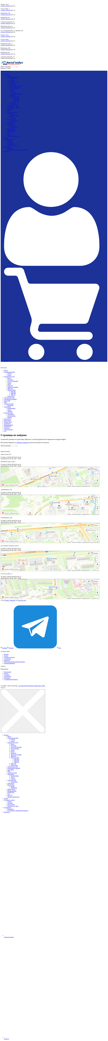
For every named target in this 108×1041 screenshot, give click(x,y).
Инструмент (11, 124)
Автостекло (10, 122)
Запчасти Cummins (16, 94)
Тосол (12, 116)
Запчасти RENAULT (13, 136)
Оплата (9, 140)
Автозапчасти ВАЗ (12, 77)
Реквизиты (10, 148)
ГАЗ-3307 (13, 85)
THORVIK (14, 127)
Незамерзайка (15, 115)
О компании (7, 147)
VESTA (13, 79)
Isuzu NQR (10, 109)
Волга (12, 83)
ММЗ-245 (13, 95)
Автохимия (10, 113)
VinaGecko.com (21, 600)
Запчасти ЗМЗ (15, 97)
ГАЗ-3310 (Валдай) (16, 86)
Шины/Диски (11, 128)
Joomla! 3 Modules (10, 600)
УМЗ (8, 110)
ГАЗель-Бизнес (15, 88)
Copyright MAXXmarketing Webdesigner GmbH (31, 686)
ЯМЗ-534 (13, 103)
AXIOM (13, 118)
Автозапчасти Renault (13, 107)
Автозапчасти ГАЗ (12, 82)
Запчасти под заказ (12, 145)
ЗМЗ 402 (16, 98)
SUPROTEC (11, 131)
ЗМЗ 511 (16, 101)
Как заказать (11, 143)
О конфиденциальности (11, 679)
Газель (13, 89)
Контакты (7, 151)
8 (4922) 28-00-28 (5, 6)
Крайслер (13, 92)
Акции (6, 137)
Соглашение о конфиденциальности (17, 150)
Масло (9, 75)
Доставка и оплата (9, 139)
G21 (8, 133)
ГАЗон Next (14, 104)
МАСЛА (9, 134)
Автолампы (14, 121)
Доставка (10, 142)
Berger (12, 125)
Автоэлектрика (11, 119)
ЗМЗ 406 (16, 100)
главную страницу (22, 442)
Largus (13, 80)
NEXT (13, 91)
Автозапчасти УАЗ (12, 106)
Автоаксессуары (12, 112)
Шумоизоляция (11, 130)
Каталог (6, 74)
